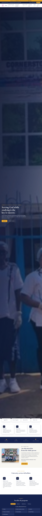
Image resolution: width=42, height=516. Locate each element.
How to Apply (24, 463)
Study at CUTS (25, 4)
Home (6, 5)
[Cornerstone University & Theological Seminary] (3, 5)
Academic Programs (11, 4)
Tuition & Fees (30, 5)
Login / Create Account (32, 2)
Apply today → (30, 0)
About (35, 4)
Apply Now (38, 2)
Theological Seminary (17, 5)
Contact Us (38, 5)
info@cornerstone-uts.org (5, 2)
